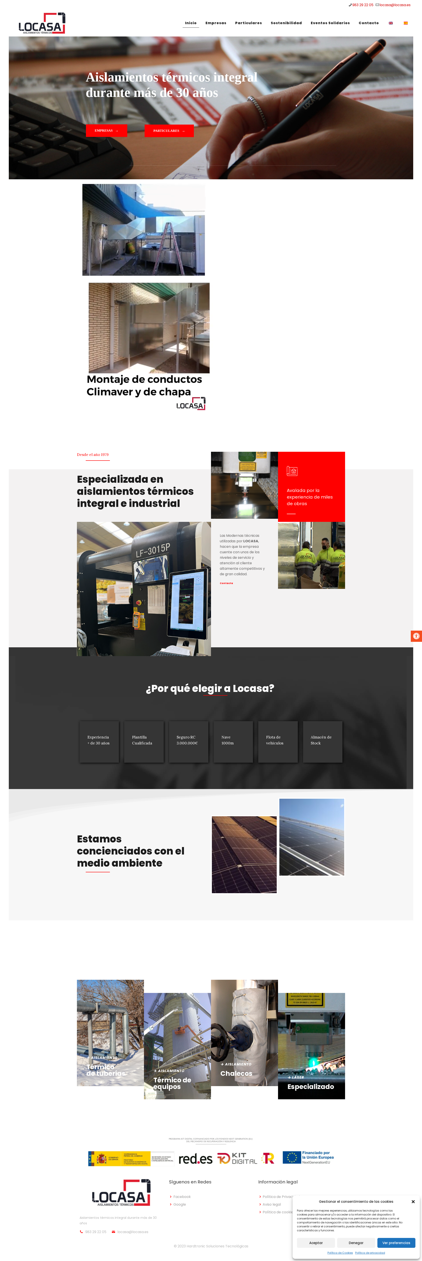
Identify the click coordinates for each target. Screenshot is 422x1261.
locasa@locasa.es (395, 4)
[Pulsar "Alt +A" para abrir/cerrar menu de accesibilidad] (416, 636)
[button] (413, 1201)
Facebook (182, 1196)
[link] (244, 854)
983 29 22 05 (362, 4)
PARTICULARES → (169, 130)
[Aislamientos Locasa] (42, 23)
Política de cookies (279, 1212)
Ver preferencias (396, 1243)
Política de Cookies (340, 1253)
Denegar (356, 1243)
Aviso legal (272, 1204)
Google (179, 1204)
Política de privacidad (370, 1253)
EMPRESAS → (106, 130)
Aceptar (316, 1243)
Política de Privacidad (281, 1196)
